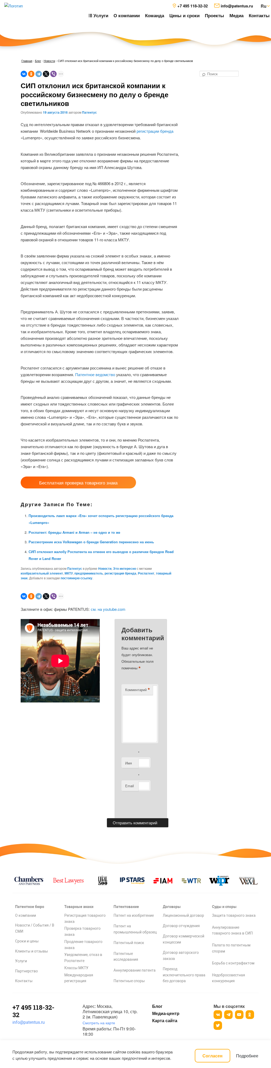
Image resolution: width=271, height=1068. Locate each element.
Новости (49, 61)
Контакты (259, 15)
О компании (127, 15)
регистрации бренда (155, 131)
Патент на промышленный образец (135, 929)
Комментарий (137, 690)
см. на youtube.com (108, 609)
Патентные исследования (126, 956)
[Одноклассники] (31, 74)
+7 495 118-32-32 (33, 1011)
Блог (38, 61)
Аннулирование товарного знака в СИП (232, 930)
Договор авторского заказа (181, 955)
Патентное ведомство (95, 374)
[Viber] (53, 74)
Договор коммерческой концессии (183, 939)
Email (129, 785)
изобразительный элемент (42, 573)
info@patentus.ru (28, 1022)
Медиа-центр (165, 1013)
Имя (128, 763)
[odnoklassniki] (250, 1014)
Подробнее (247, 1056)
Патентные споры (129, 981)
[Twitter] (218, 1025)
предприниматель (88, 573)
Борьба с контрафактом (233, 963)
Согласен (212, 1056)
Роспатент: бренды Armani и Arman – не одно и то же (74, 532)
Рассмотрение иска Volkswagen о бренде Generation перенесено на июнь (91, 541)
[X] (46, 74)
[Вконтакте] (218, 1014)
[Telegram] (38, 74)
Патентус (89, 112)
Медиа (236, 15)
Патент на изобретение (134, 915)
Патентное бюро (29, 907)
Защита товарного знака (234, 915)
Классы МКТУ (76, 968)
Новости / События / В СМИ (34, 928)
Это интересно (124, 568)
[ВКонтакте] (24, 74)
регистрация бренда (120, 573)
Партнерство (26, 971)
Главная (26, 61)
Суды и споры (224, 907)
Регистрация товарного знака (85, 918)
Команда (154, 15)
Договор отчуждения (181, 926)
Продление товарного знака (83, 945)
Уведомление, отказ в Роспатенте (83, 958)
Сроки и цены (27, 941)
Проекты (214, 15)
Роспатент (146, 573)
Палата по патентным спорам (231, 948)
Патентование (126, 907)
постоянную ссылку (76, 578)
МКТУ (69, 573)
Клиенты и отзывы (31, 951)
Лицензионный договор (183, 915)
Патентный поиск (129, 943)
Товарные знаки (78, 907)
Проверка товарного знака (82, 931)
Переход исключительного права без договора (184, 975)
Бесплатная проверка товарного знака (78, 482)
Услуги (21, 961)
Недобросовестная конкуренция (228, 978)
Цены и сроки (184, 15)
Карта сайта (164, 1020)
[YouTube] (239, 1014)
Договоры (172, 907)
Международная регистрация (78, 978)
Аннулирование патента (135, 970)
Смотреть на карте (99, 1022)
